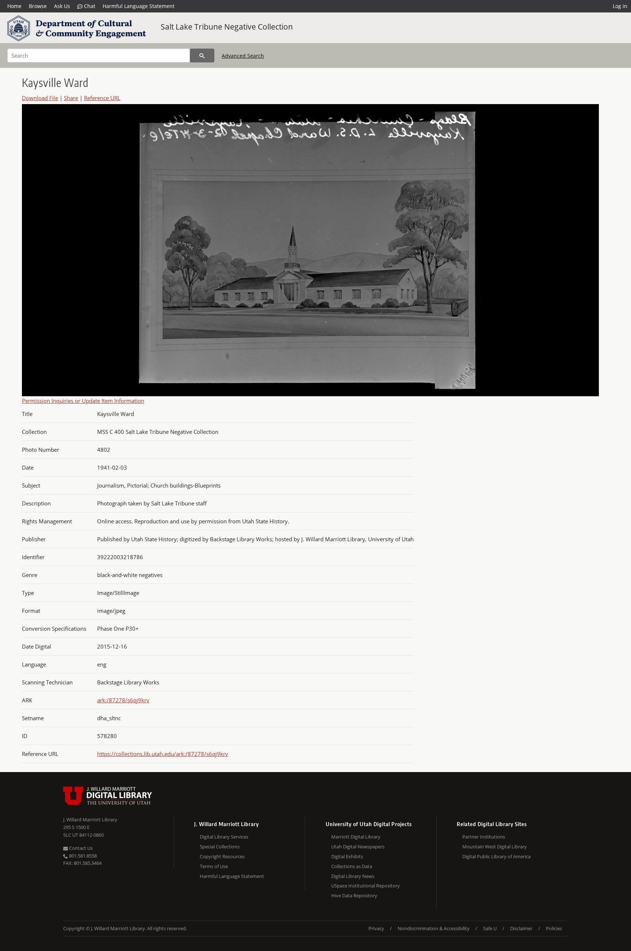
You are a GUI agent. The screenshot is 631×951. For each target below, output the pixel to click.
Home (14, 6)
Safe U (490, 928)
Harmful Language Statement (139, 6)
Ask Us (62, 6)
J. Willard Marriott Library (90, 819)
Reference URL (102, 98)
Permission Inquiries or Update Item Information (83, 400)
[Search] (202, 55)
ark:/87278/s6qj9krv (123, 700)
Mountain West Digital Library (494, 846)
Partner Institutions (483, 836)
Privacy (376, 928)
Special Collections (220, 846)
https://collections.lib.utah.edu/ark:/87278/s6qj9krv (162, 753)
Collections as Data (351, 866)
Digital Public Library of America (496, 856)
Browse (38, 6)
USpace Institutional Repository (365, 885)
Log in (620, 6)
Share (71, 98)
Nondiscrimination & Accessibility (434, 928)
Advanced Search (243, 55)
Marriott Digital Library (355, 836)
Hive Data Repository (354, 895)
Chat (89, 6)
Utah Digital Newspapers (358, 846)
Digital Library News (352, 876)
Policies (554, 928)
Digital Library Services (224, 836)
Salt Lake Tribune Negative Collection (227, 27)
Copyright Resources (222, 856)
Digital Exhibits (347, 856)
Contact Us (80, 848)
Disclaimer (521, 928)
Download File (40, 98)
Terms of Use (214, 866)
